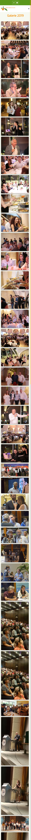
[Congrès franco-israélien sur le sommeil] (8, 8)
